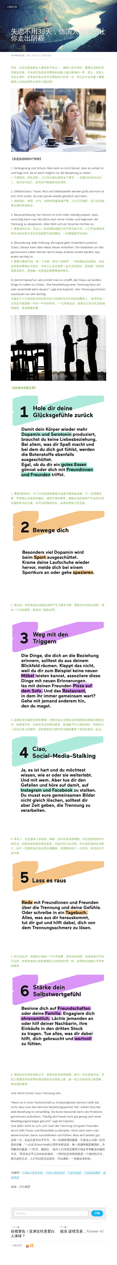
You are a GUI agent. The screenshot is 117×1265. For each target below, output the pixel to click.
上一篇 (16, 1227)
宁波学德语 (74, 1172)
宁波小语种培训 (55, 1172)
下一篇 (63, 1227)
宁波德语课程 (92, 1172)
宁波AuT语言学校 (32, 1172)
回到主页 (13, 6)
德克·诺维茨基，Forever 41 (82, 1231)
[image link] (58, 120)
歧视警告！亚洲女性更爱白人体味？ (33, 1233)
